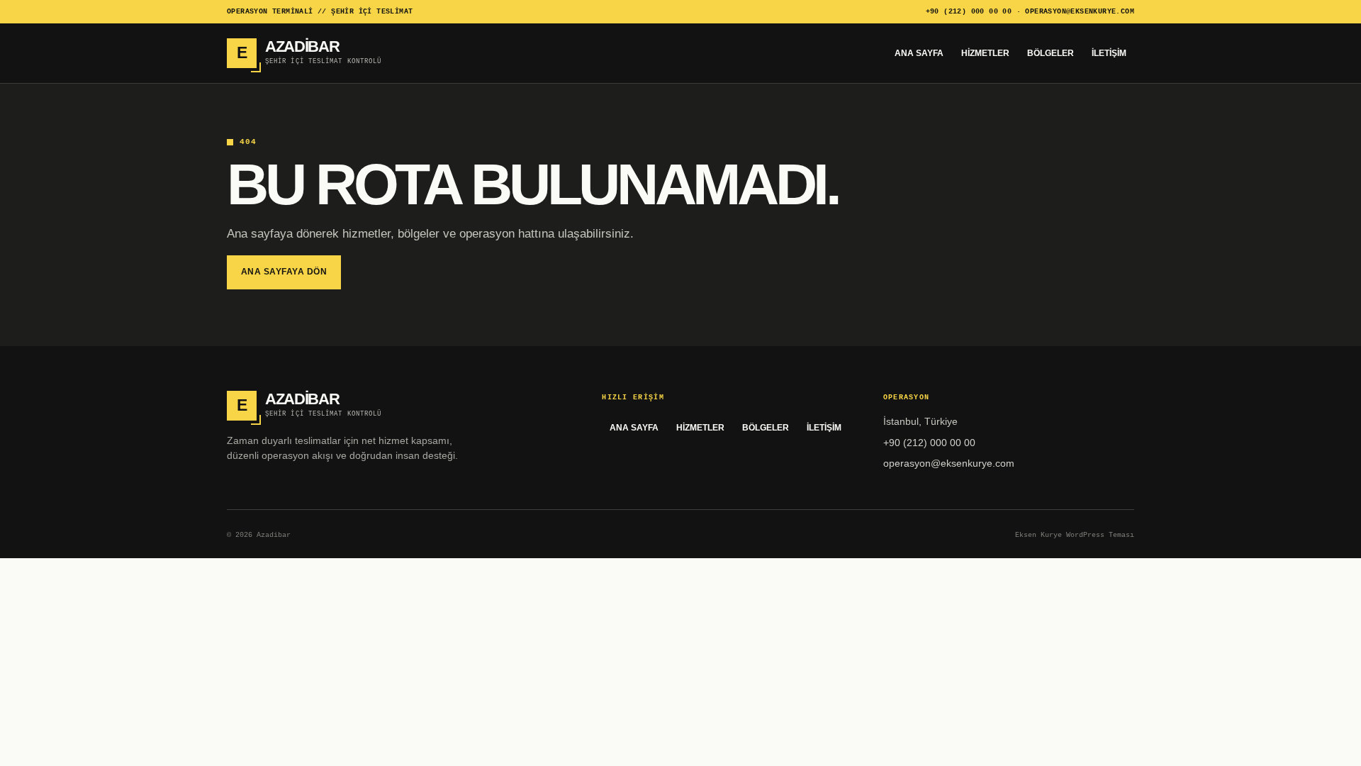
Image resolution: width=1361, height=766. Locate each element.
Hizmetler (985, 53)
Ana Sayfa (919, 53)
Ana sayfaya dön (284, 272)
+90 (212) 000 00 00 (969, 12)
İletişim (1109, 53)
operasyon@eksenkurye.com (1079, 12)
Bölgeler (1050, 53)
